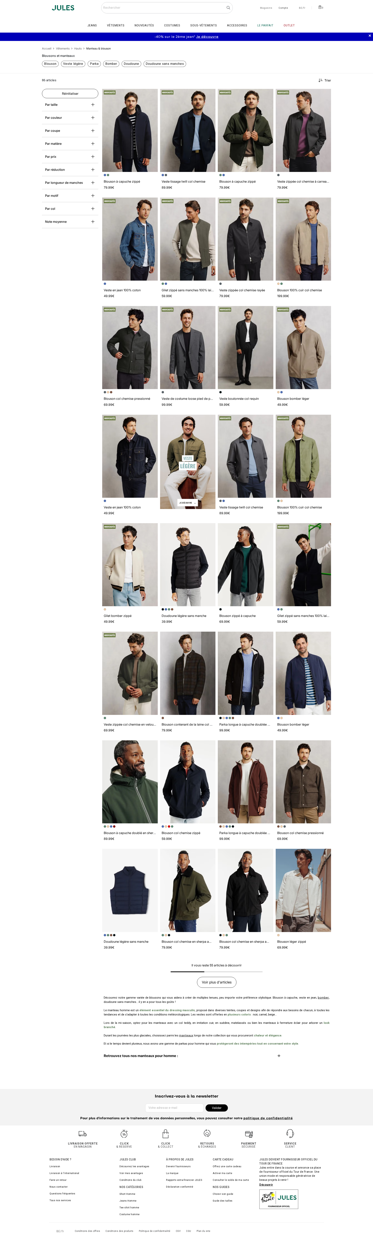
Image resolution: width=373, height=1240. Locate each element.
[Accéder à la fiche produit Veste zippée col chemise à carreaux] (303, 130)
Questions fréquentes (62, 1193)
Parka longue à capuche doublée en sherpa (250, 724)
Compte (283, 8)
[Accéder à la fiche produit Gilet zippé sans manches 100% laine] (188, 239)
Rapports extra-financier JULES (184, 1180)
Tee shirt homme (129, 1207)
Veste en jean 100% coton (122, 290)
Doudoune (131, 64)
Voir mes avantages (131, 1173)
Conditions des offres (87, 1231)
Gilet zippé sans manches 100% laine (188, 290)
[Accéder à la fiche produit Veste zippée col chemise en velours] (130, 673)
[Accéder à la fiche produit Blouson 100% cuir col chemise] (303, 239)
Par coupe (52, 131)
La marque (172, 1173)
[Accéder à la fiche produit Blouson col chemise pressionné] (130, 347)
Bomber (111, 64)
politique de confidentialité (268, 1118)
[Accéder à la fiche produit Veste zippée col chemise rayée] (245, 239)
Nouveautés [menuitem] (144, 25)
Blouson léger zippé (291, 941)
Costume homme (129, 1214)
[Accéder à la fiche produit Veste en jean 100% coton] (130, 239)
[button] (153, 93)
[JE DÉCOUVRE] (188, 461)
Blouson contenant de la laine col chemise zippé (196, 724)
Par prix (50, 157)
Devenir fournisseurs (178, 1166)
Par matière (53, 144)
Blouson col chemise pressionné (127, 399)
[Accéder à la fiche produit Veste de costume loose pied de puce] (188, 347)
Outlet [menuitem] (289, 25)
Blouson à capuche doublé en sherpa (130, 833)
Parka (94, 64)
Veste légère (73, 64)
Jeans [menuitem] (92, 25)
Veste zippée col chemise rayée (242, 290)
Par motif (51, 196)
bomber (323, 997)
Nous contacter (59, 1186)
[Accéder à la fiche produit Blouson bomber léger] (303, 347)
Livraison (55, 1166)
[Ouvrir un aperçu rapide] (153, 93)
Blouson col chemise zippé (181, 833)
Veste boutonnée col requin (239, 399)
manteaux (186, 1035)
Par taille (51, 105)
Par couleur (53, 118)
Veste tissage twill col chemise (183, 181)
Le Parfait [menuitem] (265, 25)
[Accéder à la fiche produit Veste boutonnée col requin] (245, 347)
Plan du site (203, 1231)
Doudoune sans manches (165, 64)
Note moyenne (56, 222)
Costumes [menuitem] (172, 25)
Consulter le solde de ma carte (231, 1180)
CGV (178, 1231)
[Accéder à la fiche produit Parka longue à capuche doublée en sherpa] (245, 673)
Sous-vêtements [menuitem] (203, 25)
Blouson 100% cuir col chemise (299, 290)
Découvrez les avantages (134, 1166)
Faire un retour (58, 1180)
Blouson (50, 64)
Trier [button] (327, 80)
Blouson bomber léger (293, 399)
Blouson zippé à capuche (237, 616)
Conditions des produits (119, 1231)
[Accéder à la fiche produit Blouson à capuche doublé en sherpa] (130, 781)
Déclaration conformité (179, 1186)
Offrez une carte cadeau (227, 1166)
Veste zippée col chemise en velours (130, 724)
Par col (50, 209)
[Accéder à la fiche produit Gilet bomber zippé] (130, 564)
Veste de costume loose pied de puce (189, 399)
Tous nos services (60, 1200)
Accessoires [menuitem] (237, 25)
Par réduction (55, 170)
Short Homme (127, 1194)
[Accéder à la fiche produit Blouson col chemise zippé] (188, 781)
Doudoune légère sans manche (184, 616)
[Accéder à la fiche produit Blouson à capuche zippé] (130, 130)
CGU (188, 1231)
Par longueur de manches (64, 183)
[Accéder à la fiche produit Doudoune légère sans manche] (188, 564)
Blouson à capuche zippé (122, 181)
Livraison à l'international (64, 1173)
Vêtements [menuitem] (116, 25)
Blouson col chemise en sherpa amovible (191, 941)
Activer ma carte (222, 1173)
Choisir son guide (223, 1194)
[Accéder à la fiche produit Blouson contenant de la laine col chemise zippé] (188, 673)
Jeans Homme (128, 1200)
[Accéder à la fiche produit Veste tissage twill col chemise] (188, 130)
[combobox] (167, 7)
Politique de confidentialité (154, 1231)
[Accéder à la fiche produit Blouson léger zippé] (303, 890)
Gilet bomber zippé (118, 616)
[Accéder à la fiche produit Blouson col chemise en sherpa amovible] (188, 890)
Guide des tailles (223, 1200)
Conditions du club (130, 1180)
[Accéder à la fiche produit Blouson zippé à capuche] (245, 564)
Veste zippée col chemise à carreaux (303, 181)
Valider (216, 1108)
